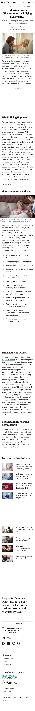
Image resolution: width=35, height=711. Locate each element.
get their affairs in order (12, 172)
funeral (23, 288)
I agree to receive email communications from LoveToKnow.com (13, 630)
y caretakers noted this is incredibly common (16, 240)
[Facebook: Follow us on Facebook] (3, 643)
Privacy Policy (7, 691)
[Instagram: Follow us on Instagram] (18, 643)
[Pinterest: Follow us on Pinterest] (13, 643)
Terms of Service (8, 694)
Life (6, 6)
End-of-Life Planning (24, 6)
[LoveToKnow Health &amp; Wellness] (10, 676)
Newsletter (7, 655)
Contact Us (7, 665)
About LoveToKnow (10, 652)
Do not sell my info (8, 688)
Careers (5, 661)
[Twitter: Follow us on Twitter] (8, 643)
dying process (11, 399)
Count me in (17, 623)
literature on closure (15, 134)
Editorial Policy (8, 658)
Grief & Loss (12, 6)
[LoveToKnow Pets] (10, 681)
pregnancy (6, 179)
